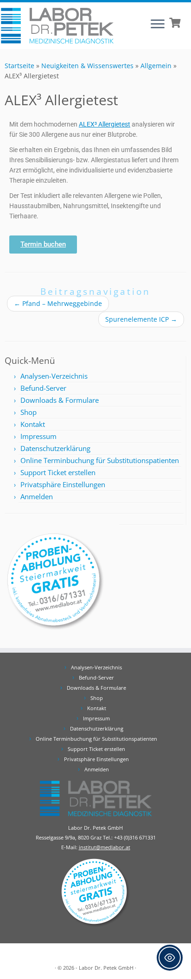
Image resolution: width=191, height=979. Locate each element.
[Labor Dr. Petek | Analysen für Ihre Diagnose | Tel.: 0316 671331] (57, 25)
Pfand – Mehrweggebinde (58, 303)
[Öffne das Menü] (158, 25)
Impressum (38, 436)
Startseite (19, 65)
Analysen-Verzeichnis (54, 376)
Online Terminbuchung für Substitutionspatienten (99, 460)
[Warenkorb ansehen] (176, 22)
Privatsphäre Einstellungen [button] (62, 484)
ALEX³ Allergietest (104, 124)
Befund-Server (43, 388)
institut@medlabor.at (104, 847)
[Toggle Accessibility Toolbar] (170, 958)
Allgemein (156, 65)
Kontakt (32, 424)
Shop (28, 412)
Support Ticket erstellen (58, 472)
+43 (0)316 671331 (135, 837)
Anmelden (36, 496)
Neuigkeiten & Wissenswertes (87, 65)
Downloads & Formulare (59, 400)
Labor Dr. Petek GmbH (106, 967)
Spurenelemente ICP (141, 319)
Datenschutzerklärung (55, 448)
